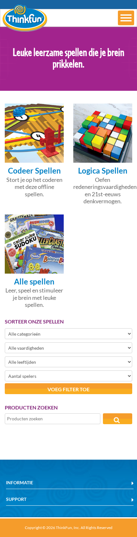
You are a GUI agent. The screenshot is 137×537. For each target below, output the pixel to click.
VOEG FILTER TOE (68, 389)
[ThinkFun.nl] (23, 27)
